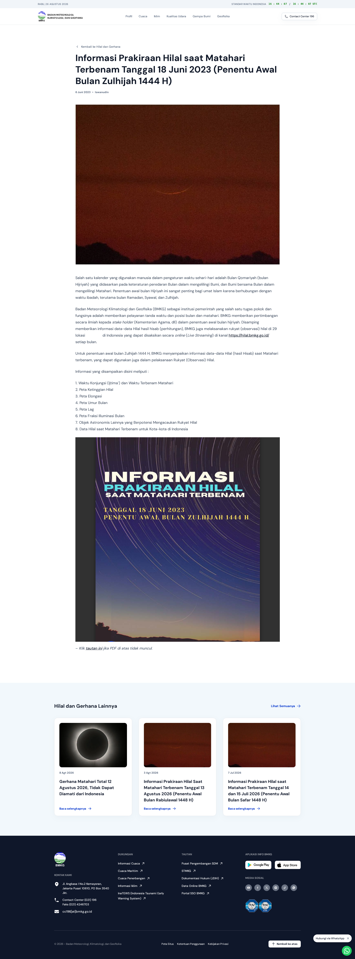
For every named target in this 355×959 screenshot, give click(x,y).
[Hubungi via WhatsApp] (347, 951)
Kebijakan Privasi (218, 944)
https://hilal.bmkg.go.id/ (249, 335)
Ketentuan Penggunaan (191, 944)
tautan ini (94, 648)
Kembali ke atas (287, 944)
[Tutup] (348, 940)
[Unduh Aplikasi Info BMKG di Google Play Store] (258, 865)
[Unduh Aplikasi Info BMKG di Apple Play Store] (288, 865)
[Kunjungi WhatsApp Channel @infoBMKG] (293, 887)
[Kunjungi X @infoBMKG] (266, 887)
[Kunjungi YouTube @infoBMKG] (248, 887)
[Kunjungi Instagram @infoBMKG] (275, 887)
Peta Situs (167, 944)
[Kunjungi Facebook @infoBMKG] (257, 887)
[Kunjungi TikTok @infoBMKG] (284, 887)
